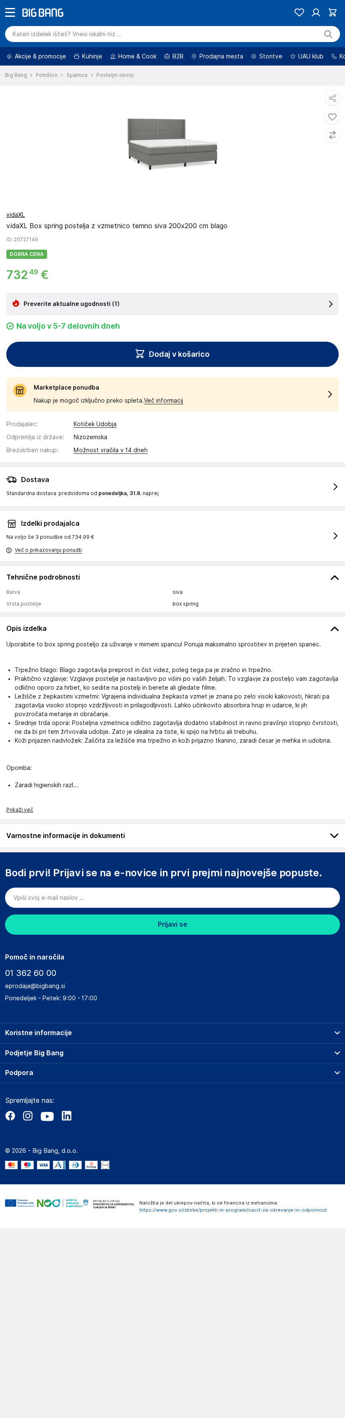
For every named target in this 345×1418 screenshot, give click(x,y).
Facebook (10, 1139)
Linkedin (66, 1139)
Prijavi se (172, 948)
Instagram (28, 1139)
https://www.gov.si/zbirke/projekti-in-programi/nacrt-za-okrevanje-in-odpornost (233, 1233)
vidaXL (15, 238)
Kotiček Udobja (95, 447)
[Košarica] (332, 36)
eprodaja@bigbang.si (35, 1009)
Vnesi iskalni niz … (67, 57)
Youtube (47, 1139)
